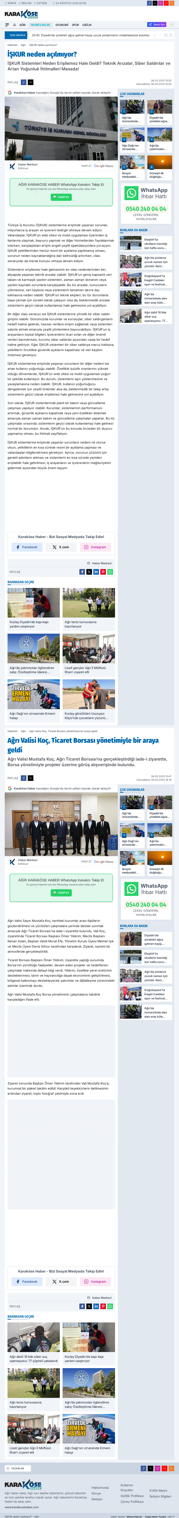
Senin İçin (159, 24)
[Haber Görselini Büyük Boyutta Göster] (61, 128)
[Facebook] (149, 3)
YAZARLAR (17, 1468)
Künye (12, 3)
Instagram (98, 547)
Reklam (26, 3)
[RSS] (171, 3)
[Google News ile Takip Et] (103, 165)
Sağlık (87, 25)
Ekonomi (62, 25)
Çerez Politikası (132, 1501)
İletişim (42, 3)
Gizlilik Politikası (132, 1496)
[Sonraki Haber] (171, 35)
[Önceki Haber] (166, 35)
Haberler (12, 44)
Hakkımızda (100, 1487)
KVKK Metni (158, 1490)
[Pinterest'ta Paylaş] (103, 572)
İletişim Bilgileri (160, 1496)
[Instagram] (160, 3)
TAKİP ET (63, 197)
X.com (64, 547)
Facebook (29, 547)
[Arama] (172, 24)
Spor (75, 25)
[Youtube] (166, 3)
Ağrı (22, 25)
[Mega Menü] (7, 25)
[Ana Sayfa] (14, 24)
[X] (155, 3)
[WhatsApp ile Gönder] (110, 572)
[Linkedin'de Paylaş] (96, 572)
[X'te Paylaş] (30, 82)
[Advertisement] (61, 504)
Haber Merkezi (27, 166)
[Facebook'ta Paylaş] (23, 82)
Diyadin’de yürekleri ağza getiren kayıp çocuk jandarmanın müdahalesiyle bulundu (89, 35)
